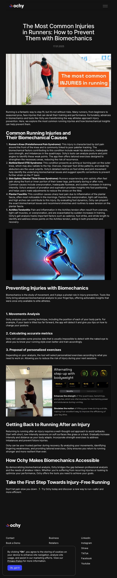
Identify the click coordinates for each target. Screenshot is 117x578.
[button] (105, 6)
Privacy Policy (15, 560)
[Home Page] (16, 6)
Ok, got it (15, 567)
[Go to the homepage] (13, 525)
